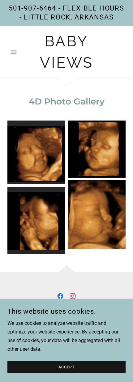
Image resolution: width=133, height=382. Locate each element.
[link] (66, 52)
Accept (66, 367)
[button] (16, 52)
